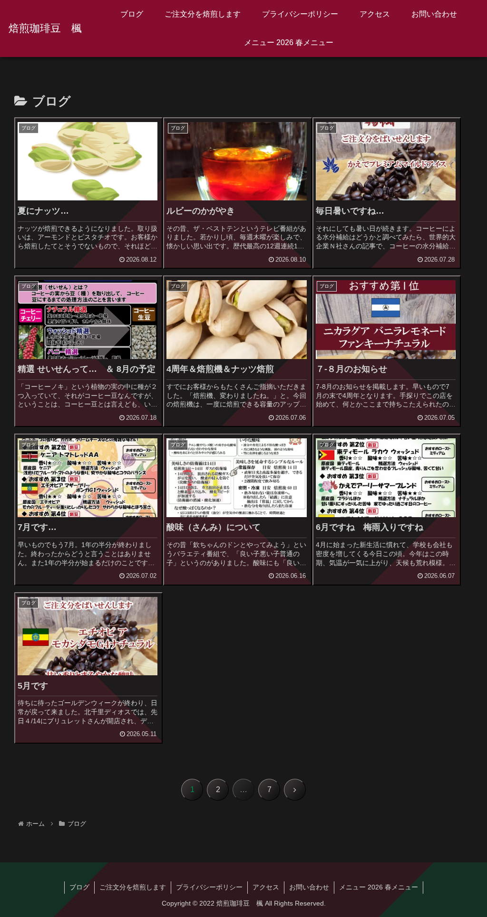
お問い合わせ (309, 887)
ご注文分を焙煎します (132, 887)
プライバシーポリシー (209, 887)
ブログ (79, 887)
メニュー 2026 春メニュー (378, 887)
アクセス (266, 887)
